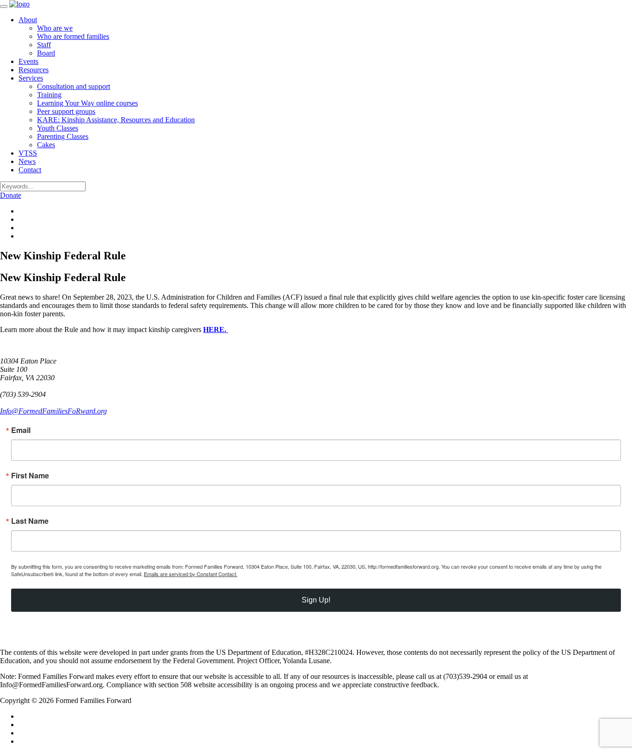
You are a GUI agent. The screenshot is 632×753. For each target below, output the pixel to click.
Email (21, 430)
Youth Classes (57, 128)
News (27, 161)
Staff (44, 45)
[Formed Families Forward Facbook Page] (21, 211)
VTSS (28, 153)
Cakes (46, 145)
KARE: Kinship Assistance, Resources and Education (116, 120)
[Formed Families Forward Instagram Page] (21, 228)
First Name (30, 475)
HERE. (215, 329)
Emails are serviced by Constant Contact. (190, 573)
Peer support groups (66, 111)
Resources (34, 70)
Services (31, 78)
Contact (30, 170)
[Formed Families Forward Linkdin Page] (21, 219)
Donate (10, 195)
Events (28, 61)
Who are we (55, 28)
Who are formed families (73, 36)
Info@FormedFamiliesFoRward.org (53, 411)
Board (46, 53)
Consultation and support (73, 86)
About (28, 20)
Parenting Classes (62, 136)
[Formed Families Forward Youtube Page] (21, 236)
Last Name (30, 521)
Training (49, 95)
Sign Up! (316, 600)
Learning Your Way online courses (87, 103)
